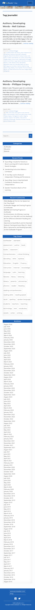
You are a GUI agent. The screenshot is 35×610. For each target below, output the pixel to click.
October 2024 (8, 373)
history (17, 114)
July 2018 (7, 531)
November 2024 (9, 371)
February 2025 (9, 364)
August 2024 (8, 377)
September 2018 (9, 527)
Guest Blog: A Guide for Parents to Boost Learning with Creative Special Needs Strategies (17, 164)
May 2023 (7, 403)
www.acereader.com (17, 591)
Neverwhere (7, 64)
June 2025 (7, 355)
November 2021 (9, 443)
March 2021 (8, 461)
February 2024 (9, 384)
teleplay (13, 67)
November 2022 (9, 417)
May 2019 (7, 509)
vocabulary (23, 308)
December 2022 (9, 414)
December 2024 (9, 368)
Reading (21, 286)
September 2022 (9, 421)
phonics (6, 286)
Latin (14, 272)
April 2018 (7, 538)
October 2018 (8, 524)
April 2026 (7, 333)
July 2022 (7, 425)
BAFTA (20, 54)
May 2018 (7, 535)
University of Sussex (20, 119)
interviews (23, 61)
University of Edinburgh (9, 119)
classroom (14, 249)
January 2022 (8, 439)
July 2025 (7, 353)
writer (29, 69)
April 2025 (7, 360)
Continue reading (28, 43)
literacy (6, 281)
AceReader (7, 147)
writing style (6, 71)
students (6, 304)
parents (13, 281)
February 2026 (9, 338)
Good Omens (10, 61)
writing (19, 313)
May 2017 (7, 562)
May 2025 (7, 357)
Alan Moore (17, 52)
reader (13, 286)
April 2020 (7, 485)
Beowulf (24, 54)
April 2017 (7, 564)
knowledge (26, 268)
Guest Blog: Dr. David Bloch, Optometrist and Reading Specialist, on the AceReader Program (18, 227)
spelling (12, 299)
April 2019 (7, 511)
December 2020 (9, 467)
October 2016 (8, 577)
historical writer (11, 114)
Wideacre (9, 121)
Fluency (24, 263)
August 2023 (8, 397)
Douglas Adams (7, 59)
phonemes (23, 281)
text (15, 308)
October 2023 (8, 393)
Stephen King (25, 66)
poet (10, 66)
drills (14, 259)
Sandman (14, 66)
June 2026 (7, 329)
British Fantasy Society (21, 56)
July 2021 (7, 452)
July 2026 (7, 327)
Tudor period (23, 117)
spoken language (24, 299)
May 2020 (7, 483)
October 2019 (8, 498)
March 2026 (8, 335)
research (10, 117)
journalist (29, 61)
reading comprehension (12, 290)
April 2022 (7, 432)
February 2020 (9, 489)
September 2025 (9, 349)
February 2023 (9, 410)
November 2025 (9, 344)
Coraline (9, 57)
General (6, 151)
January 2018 (8, 544)
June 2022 (7, 428)
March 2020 (8, 487)
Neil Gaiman (23, 62)
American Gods (14, 54)
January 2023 (8, 412)
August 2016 (8, 582)
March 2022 (8, 434)
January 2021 (8, 465)
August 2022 (8, 423)
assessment (7, 245)
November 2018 (9, 522)
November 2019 (9, 496)
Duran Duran (15, 59)
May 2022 (7, 430)
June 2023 (7, 401)
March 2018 (8, 540)
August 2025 (8, 351)
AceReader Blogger (13, 51)
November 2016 (9, 575)
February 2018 (9, 542)
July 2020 (7, 478)
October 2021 (8, 445)
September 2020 (9, 474)
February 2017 (9, 568)
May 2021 (7, 456)
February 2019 (9, 516)
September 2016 (9, 579)
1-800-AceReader (16, 603)
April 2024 (7, 379)
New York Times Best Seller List (17, 64)
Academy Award (10, 52)
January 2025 (8, 366)
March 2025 (8, 362)
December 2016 (9, 573)
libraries (6, 62)
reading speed (20, 295)
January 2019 (8, 518)
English (16, 263)
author (16, 245)
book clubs (11, 112)
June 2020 (7, 480)
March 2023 (8, 408)
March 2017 (8, 566)
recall (5, 299)
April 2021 (7, 458)
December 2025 (9, 342)
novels (29, 114)
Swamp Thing (7, 67)
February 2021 (9, 463)
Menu (30, 3)
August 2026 (8, 324)
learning (21, 272)
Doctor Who (28, 57)
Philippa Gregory (8, 116)
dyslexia (21, 259)
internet (17, 268)
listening (21, 277)
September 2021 (9, 447)
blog (11, 593)
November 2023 (9, 390)
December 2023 (9, 388)
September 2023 (9, 395)
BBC (7, 112)
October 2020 (8, 472)
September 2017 (9, 553)
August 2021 (8, 450)
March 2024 (8, 382)
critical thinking (23, 254)
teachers (15, 304)
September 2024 (9, 375)
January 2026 (8, 340)
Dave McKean (15, 57)
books (16, 112)
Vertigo (26, 69)
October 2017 (8, 551)
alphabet (17, 240)
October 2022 (8, 419)
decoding (7, 259)
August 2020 (8, 476)
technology (7, 308)
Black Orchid (12, 56)
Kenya (25, 114)
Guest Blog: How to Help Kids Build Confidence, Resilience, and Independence (16, 182)
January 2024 (8, 386)
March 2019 (8, 513)
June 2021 (7, 454)
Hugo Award (17, 61)
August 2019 (8, 502)
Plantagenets (15, 116)
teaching (24, 304)
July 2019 (7, 505)
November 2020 (9, 469)
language (7, 272)
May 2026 (7, 331)
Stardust (19, 66)
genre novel (21, 112)
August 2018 (8, 529)
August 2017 (8, 555)
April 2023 (7, 406)
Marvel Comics (15, 62)
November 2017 (9, 549)
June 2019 (7, 507)
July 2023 (7, 399)
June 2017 (7, 560)
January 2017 (8, 571)
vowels (5, 313)
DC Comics (21, 57)
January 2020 (8, 491)
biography (6, 56)
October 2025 (8, 346)
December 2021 (9, 441)
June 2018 (7, 533)
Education (7, 149)
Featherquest (22, 59)
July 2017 (7, 557)
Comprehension (9, 254)
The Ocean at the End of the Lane (15, 69)
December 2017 (9, 546)
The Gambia (16, 117)
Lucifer (9, 62)
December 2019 (9, 494)
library (13, 277)
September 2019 (9, 500)
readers (21, 116)
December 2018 (9, 520)
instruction (7, 268)
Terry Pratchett (18, 67)
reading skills (8, 295)
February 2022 (9, 436)
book (23, 245)
